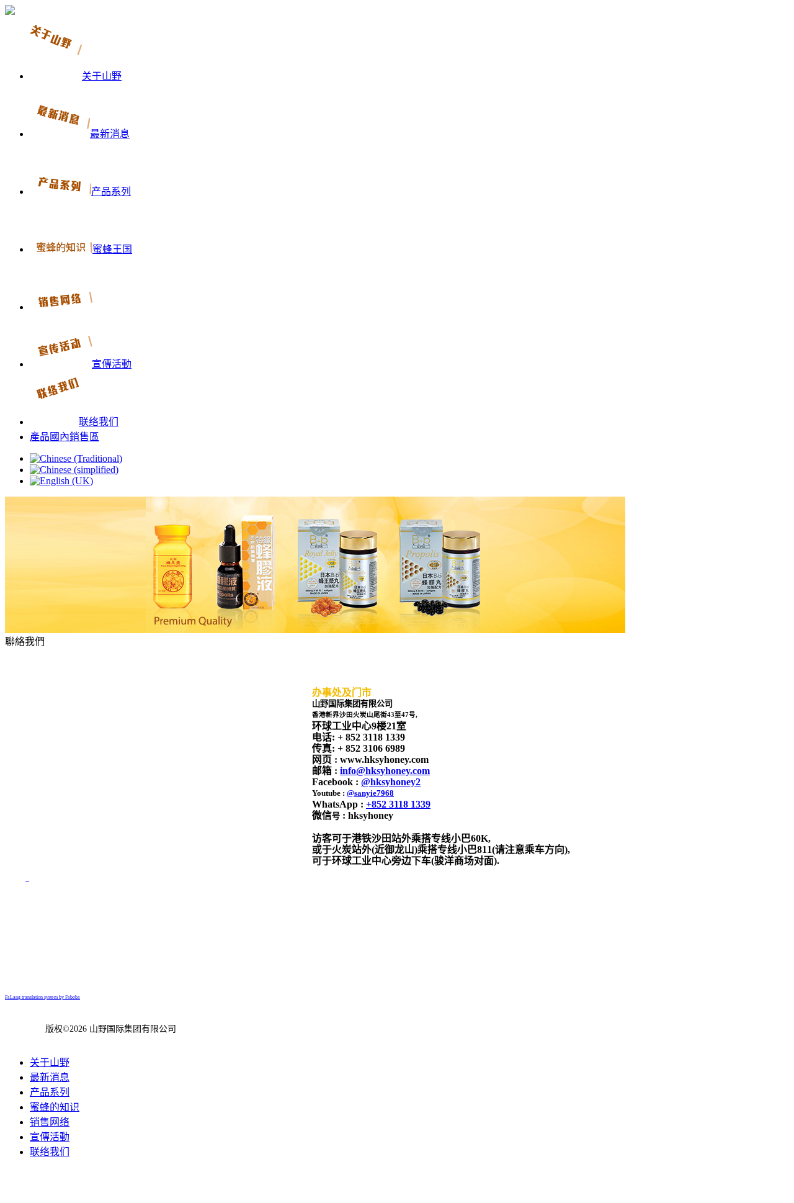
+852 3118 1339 (398, 804)
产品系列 (49, 1092)
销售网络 (49, 1122)
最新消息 (49, 1077)
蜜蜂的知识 (54, 1107)
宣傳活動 (49, 1137)
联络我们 (49, 1152)
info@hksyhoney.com (385, 770)
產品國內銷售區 (64, 436)
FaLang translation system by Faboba (42, 997)
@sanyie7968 (370, 793)
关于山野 (49, 1062)
